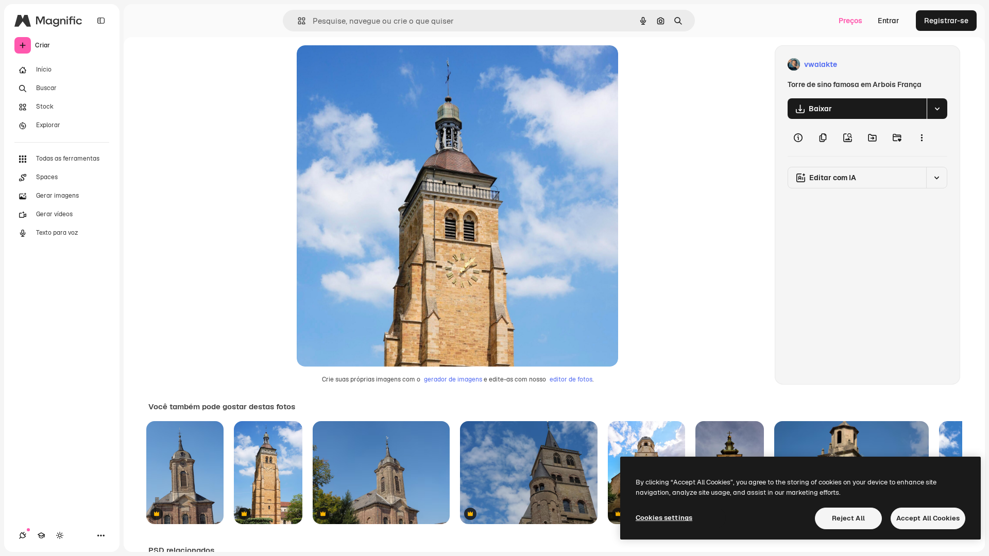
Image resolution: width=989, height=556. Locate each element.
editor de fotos (571, 379)
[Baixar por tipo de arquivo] (937, 108)
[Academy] (41, 535)
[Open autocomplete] (297, 21)
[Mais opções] (921, 137)
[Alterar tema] (60, 535)
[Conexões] (22, 535)
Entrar (888, 20)
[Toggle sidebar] (101, 20)
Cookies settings (664, 517)
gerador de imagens (453, 379)
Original (362, 65)
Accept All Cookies (928, 518)
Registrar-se (946, 20)
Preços (850, 20)
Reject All (848, 518)
